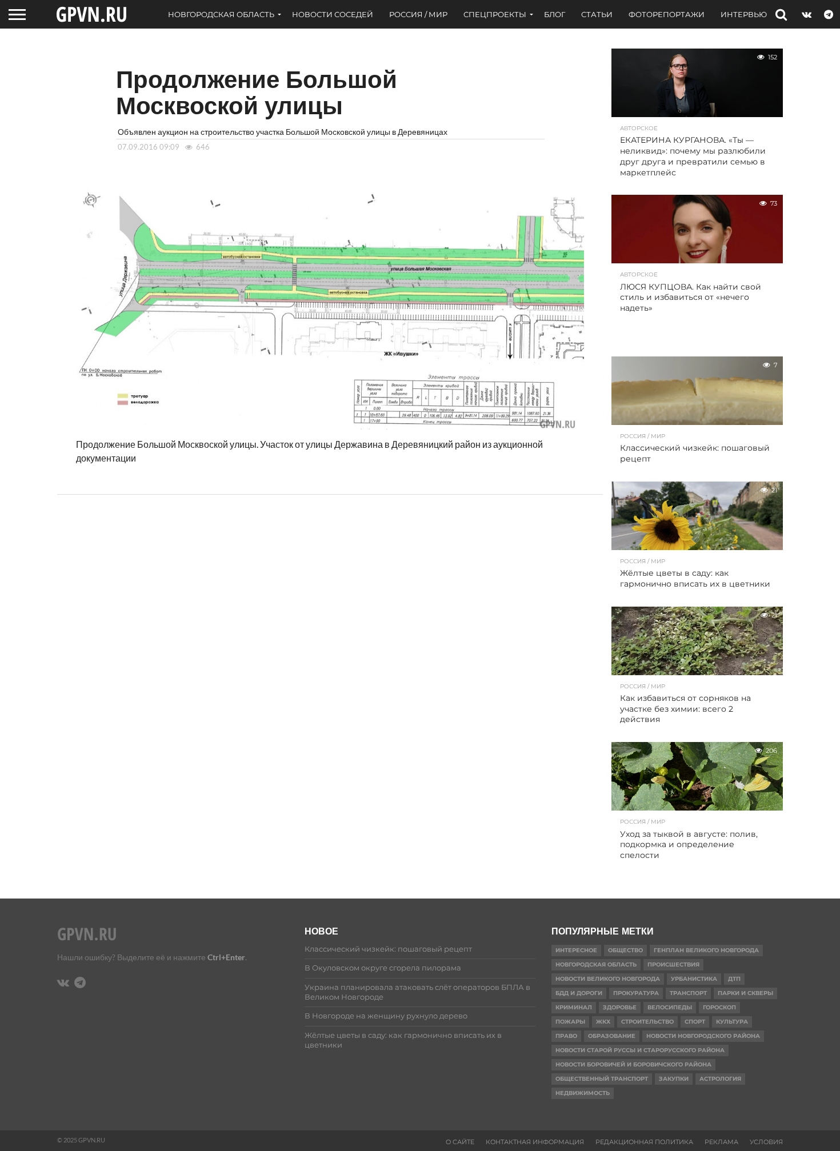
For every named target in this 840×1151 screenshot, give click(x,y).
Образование (611, 1036)
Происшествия (673, 964)
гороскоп (719, 1007)
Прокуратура (636, 993)
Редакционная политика (644, 1142)
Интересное (576, 950)
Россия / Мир (418, 14)
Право (566, 1036)
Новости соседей (332, 14)
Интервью (744, 14)
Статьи (597, 14)
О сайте (460, 1142)
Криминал (573, 1007)
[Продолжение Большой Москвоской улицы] (330, 432)
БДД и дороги (578, 993)
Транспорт (688, 993)
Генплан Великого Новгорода (706, 950)
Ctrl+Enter (226, 957)
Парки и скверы (745, 993)
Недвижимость (582, 1093)
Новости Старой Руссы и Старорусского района (640, 1050)
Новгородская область (221, 14)
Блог (554, 14)
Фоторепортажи (667, 14)
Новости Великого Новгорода (607, 978)
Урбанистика (694, 978)
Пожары (570, 1021)
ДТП (734, 978)
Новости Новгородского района (703, 1036)
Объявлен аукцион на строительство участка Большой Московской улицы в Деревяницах (282, 132)
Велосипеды (669, 1007)
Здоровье (620, 1007)
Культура (732, 1021)
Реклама (721, 1142)
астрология (720, 1078)
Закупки (674, 1078)
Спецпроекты (494, 14)
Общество (625, 950)
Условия (766, 1142)
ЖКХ (603, 1021)
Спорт (695, 1021)
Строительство (647, 1021)
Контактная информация (535, 1142)
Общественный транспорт (601, 1078)
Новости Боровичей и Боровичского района (633, 1064)
